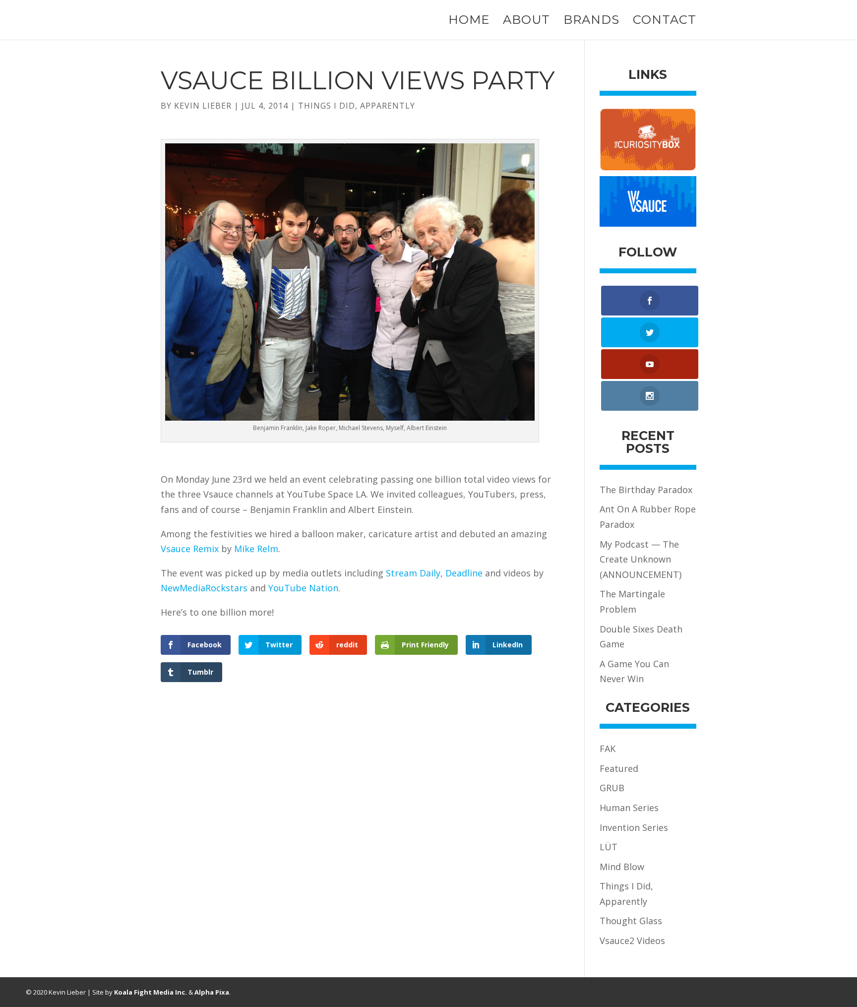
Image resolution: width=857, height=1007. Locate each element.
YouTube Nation (303, 588)
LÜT (608, 847)
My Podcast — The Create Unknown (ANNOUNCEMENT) (640, 559)
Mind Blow (622, 867)
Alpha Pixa (211, 992)
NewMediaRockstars (204, 588)
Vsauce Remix (190, 549)
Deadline (464, 573)
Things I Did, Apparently (356, 105)
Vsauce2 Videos (632, 940)
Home (469, 21)
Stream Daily (413, 573)
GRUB (612, 788)
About (526, 21)
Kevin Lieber (203, 105)
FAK (607, 749)
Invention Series (634, 827)
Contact (664, 21)
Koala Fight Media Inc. (150, 992)
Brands (591, 21)
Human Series (629, 808)
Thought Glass (631, 921)
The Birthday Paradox (646, 490)
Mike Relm (256, 549)
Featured (619, 768)
